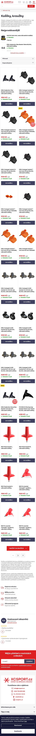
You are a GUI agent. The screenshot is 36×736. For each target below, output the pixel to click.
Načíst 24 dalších (16, 548)
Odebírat (29, 661)
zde (25, 721)
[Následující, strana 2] (18, 555)
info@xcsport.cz (19, 688)
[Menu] (34, 2)
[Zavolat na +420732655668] (24, 2)
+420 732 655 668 (19, 691)
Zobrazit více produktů (17, 53)
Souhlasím (18, 731)
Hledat (31, 6)
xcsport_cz (19, 699)
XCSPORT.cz (19, 697)
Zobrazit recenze (12, 622)
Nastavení (18, 725)
